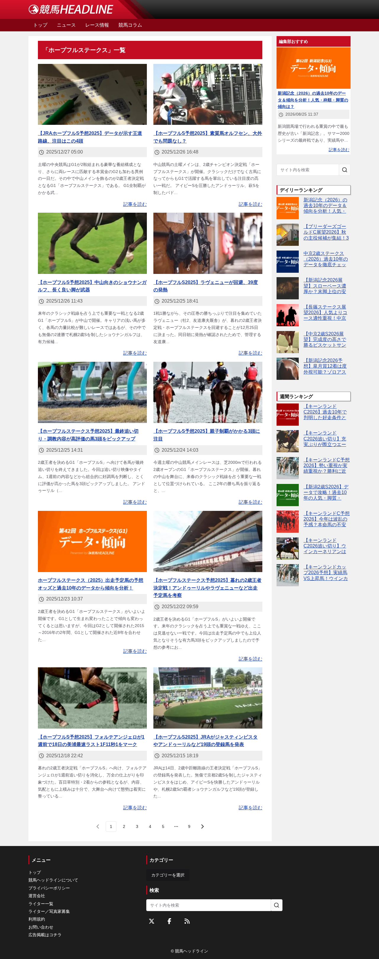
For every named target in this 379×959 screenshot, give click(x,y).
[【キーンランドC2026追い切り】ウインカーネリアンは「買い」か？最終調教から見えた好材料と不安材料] (288, 548)
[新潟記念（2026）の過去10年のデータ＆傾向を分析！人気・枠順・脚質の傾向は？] (288, 208)
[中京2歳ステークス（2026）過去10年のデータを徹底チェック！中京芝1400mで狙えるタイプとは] (288, 262)
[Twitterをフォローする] (151, 921)
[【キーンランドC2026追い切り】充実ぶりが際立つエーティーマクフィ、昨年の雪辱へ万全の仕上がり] (288, 441)
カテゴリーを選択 (167, 875)
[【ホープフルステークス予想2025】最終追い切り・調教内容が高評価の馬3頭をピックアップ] (92, 392)
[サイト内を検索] (345, 170)
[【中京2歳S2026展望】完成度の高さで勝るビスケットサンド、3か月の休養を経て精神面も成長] (288, 342)
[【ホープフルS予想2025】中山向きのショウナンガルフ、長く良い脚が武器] (92, 243)
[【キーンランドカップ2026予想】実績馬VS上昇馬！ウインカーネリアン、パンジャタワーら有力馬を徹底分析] (288, 575)
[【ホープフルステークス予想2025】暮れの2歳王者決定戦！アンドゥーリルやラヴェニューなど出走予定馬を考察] (207, 541)
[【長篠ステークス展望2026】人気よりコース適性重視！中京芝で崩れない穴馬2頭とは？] (288, 315)
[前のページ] (98, 826)
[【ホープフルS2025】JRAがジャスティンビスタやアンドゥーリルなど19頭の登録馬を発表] (207, 698)
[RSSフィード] (187, 921)
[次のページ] (202, 826)
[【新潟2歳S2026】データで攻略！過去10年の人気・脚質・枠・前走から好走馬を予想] (288, 495)
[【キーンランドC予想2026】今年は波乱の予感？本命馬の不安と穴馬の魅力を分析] (288, 522)
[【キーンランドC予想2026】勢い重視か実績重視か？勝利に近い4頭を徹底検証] (288, 468)
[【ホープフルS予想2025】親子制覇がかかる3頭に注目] (207, 392)
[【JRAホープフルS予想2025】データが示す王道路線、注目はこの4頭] (92, 94)
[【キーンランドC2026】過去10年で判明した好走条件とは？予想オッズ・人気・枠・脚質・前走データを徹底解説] (288, 414)
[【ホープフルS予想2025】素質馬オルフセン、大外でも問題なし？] (207, 94)
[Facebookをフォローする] (169, 921)
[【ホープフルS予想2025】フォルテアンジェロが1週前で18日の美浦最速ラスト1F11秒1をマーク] (92, 698)
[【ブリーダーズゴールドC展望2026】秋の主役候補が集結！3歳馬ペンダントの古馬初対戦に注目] (288, 235)
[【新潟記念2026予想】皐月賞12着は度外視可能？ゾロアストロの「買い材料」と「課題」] (288, 369)
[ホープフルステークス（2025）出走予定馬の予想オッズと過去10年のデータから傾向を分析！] (92, 541)
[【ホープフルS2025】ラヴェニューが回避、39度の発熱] (207, 243)
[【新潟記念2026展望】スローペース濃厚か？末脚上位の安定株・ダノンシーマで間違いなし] (288, 288)
